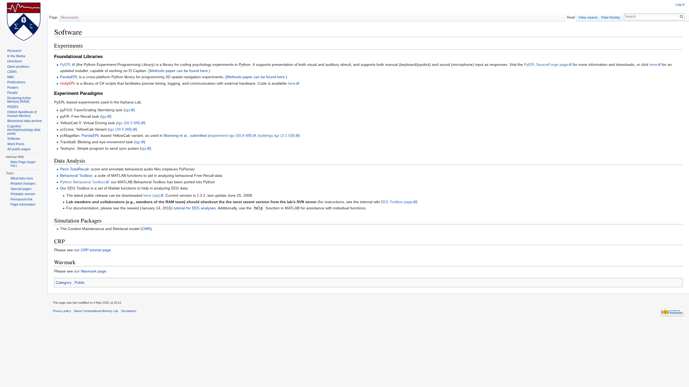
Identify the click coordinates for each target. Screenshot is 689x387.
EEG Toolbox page (397, 202)
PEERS (12, 107)
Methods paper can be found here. (179, 71)
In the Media (16, 56)
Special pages (20, 189)
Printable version (22, 194)
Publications (16, 82)
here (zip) (151, 195)
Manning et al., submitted (185, 135)
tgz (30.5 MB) (120, 129)
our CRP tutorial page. (93, 250)
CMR (146, 229)
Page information (23, 204)
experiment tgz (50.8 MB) (230, 135)
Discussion (69, 17)
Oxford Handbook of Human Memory (22, 114)
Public (80, 282)
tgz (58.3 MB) (128, 123)
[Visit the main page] (23, 21)
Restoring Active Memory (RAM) (19, 100)
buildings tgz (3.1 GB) (276, 135)
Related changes (23, 183)
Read (571, 17)
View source (587, 17)
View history (610, 17)
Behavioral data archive (24, 121)
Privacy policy (62, 311)
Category (63, 282)
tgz (127, 110)
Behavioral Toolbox (76, 175)
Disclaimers (128, 311)
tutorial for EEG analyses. (195, 208)
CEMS (12, 72)
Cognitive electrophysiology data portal (23, 129)
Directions (14, 61)
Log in (680, 4)
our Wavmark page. (90, 271)
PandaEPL (69, 77)
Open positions (18, 67)
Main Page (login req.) (23, 164)
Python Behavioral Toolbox (82, 182)
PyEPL (65, 64)
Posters (12, 87)
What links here (21, 178)
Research (14, 51)
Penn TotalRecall (74, 169)
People (12, 93)
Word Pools (15, 144)
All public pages (19, 149)
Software (13, 139)
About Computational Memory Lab (96, 311)
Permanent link (21, 199)
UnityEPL (67, 83)
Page (53, 17)
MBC (11, 77)
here (653, 64)
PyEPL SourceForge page (546, 64)
